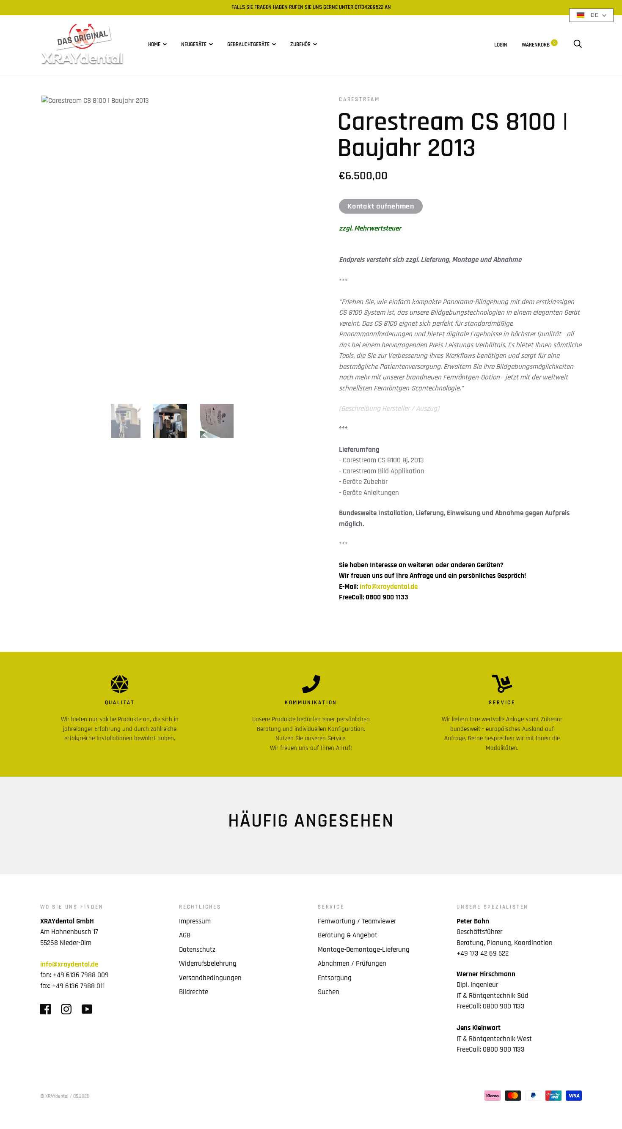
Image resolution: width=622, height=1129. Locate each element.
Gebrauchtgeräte (248, 44)
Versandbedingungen (210, 978)
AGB (184, 935)
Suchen (328, 992)
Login (500, 44)
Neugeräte (193, 44)
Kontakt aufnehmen (380, 206)
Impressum (195, 921)
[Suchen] (577, 44)
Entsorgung (335, 978)
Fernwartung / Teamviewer (357, 921)
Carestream (359, 99)
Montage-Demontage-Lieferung (364, 949)
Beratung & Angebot (347, 935)
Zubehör (300, 44)
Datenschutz (197, 949)
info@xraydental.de (389, 586)
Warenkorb (539, 44)
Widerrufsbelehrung (208, 963)
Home (154, 44)
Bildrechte (193, 992)
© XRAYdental (54, 1096)
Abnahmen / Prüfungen (352, 963)
